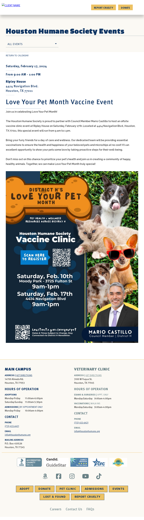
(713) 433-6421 (81, 422)
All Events (15, 44)
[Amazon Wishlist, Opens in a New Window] (45, 476)
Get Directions (24, 375)
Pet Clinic (68, 488)
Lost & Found (54, 496)
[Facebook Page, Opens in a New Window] (58, 476)
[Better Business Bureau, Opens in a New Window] (29, 462)
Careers (55, 508)
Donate (125, 7)
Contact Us (74, 508)
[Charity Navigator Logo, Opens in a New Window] (79, 462)
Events (118, 488)
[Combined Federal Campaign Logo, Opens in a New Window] (99, 462)
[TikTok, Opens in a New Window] (99, 476)
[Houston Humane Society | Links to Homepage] (11, 5)
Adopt (25, 488)
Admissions (94, 488)
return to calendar (17, 55)
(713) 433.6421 (12, 426)
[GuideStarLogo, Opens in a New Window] (56, 462)
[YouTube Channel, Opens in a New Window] (85, 476)
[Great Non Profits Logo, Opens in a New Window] (118, 462)
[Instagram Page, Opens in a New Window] (72, 476)
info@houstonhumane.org (18, 434)
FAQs (90, 508)
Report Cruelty (103, 7)
